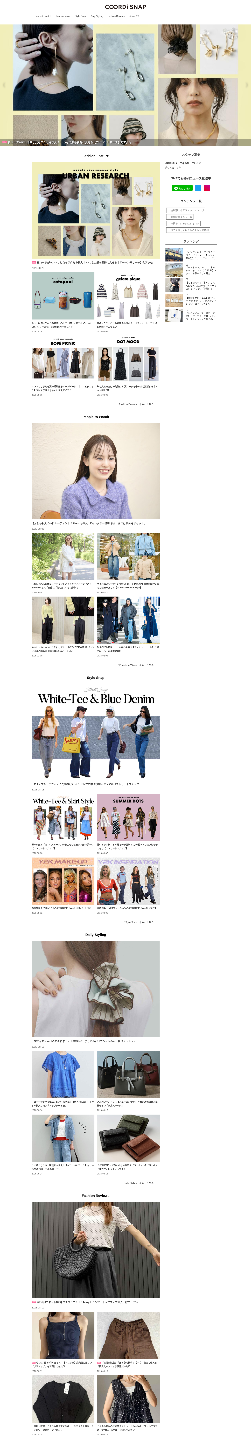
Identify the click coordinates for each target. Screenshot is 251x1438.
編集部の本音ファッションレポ (187, 210)
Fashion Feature (95, 156)
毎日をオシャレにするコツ (185, 223)
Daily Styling (95, 935)
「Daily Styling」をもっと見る (137, 1183)
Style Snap (95, 678)
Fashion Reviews (95, 1196)
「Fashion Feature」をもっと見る (135, 404)
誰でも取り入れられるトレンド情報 (190, 230)
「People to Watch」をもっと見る (135, 665)
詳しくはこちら (173, 167)
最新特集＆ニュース (181, 217)
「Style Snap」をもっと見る (138, 922)
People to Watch (95, 417)
